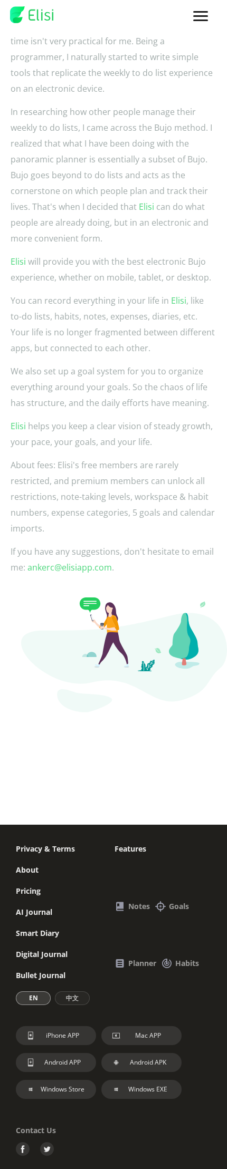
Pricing (28, 891)
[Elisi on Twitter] (47, 1150)
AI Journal (34, 912)
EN (33, 997)
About (27, 870)
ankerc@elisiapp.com (69, 567)
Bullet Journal (40, 975)
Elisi (146, 206)
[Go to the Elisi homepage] (31, 15)
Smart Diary (37, 933)
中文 (72, 997)
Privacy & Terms (45, 849)
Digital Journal (42, 954)
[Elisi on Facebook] (23, 1150)
